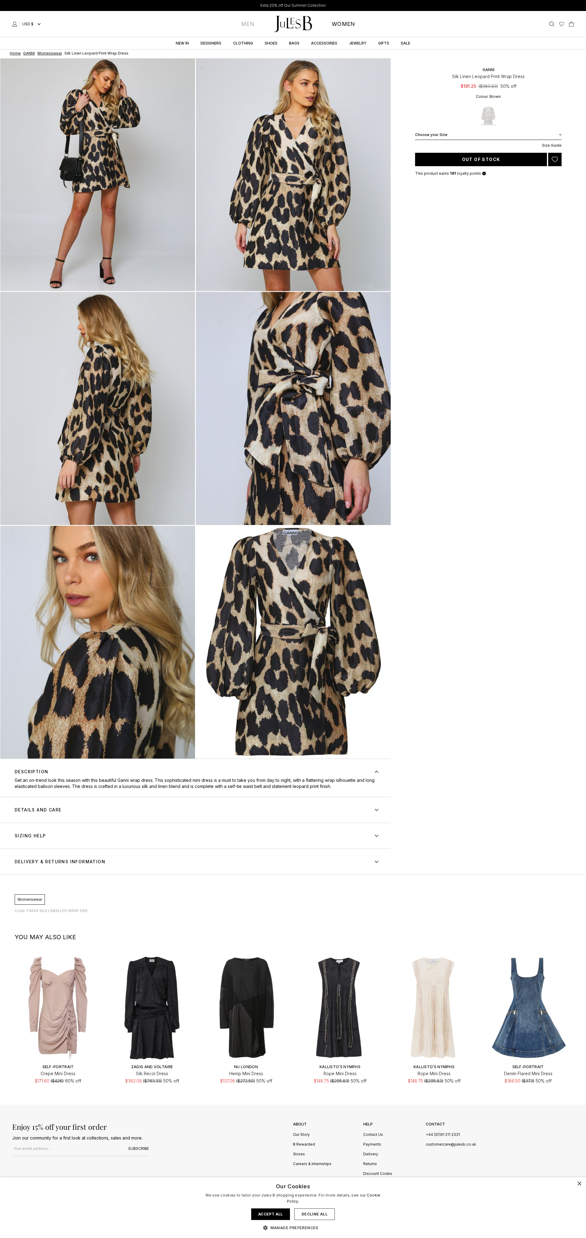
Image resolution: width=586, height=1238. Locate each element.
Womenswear (29, 899)
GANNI (488, 69)
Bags (294, 43)
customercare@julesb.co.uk (451, 1144)
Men (247, 24)
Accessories (324, 43)
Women (343, 24)
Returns (370, 1164)
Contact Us (373, 1135)
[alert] (293, 1207)
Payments (372, 1145)
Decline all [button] (314, 1214)
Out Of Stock (481, 159)
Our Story (301, 1135)
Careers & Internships (312, 1164)
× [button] (579, 1184)
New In (182, 43)
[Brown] (488, 115)
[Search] (551, 24)
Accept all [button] (270, 1214)
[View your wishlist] (561, 24)
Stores (299, 1154)
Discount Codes (377, 1174)
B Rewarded (304, 1145)
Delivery (370, 1154)
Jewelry (358, 43)
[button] (293, 1228)
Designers (211, 43)
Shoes (271, 43)
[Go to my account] (16, 24)
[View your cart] (571, 24)
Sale (405, 43)
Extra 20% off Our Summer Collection (293, 5)
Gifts (383, 43)
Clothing (243, 43)
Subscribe (138, 1148)
